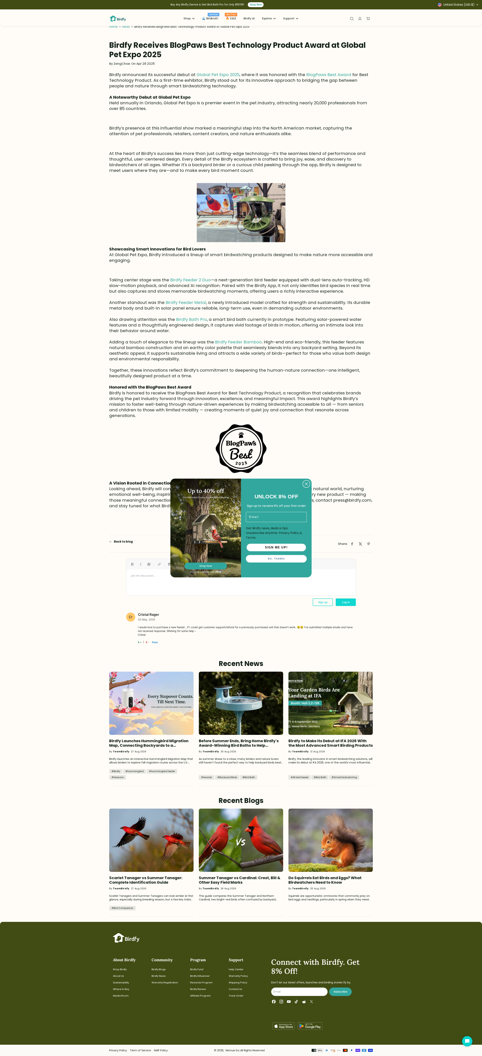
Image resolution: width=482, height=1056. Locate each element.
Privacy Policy (289, 533)
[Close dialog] (306, 483)
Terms (250, 537)
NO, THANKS (276, 558)
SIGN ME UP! (276, 547)
